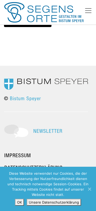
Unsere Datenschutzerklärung (54, 202)
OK (19, 202)
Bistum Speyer (25, 98)
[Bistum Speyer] (46, 84)
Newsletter (47, 131)
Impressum (17, 155)
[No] (89, 189)
